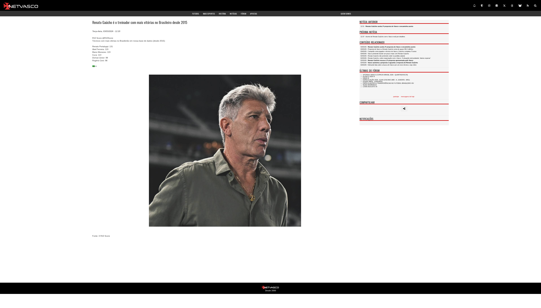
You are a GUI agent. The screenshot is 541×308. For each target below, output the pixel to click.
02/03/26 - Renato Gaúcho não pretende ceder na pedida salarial (383, 56)
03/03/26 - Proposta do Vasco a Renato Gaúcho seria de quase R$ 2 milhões (387, 49)
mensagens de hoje (407, 96)
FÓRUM (243, 13)
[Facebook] (496, 5)
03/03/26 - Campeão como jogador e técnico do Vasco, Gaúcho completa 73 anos (388, 51)
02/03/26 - (387, 60)
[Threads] (512, 5)
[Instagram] (489, 5)
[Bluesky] (520, 5)
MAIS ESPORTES (209, 13)
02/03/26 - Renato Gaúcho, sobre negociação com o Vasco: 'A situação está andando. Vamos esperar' (396, 58)
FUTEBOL (195, 13)
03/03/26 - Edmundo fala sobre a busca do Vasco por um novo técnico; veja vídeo (388, 65)
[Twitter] (504, 5)
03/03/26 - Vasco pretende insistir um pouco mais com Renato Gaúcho (385, 53)
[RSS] (527, 5)
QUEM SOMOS (346, 13)
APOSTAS (253, 13)
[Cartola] (482, 5)
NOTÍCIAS (233, 13)
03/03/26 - (388, 47)
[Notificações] (474, 5)
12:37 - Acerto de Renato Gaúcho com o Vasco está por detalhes (383, 36)
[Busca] (535, 5)
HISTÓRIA (222, 13)
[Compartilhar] (404, 108)
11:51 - (387, 26)
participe (396, 96)
